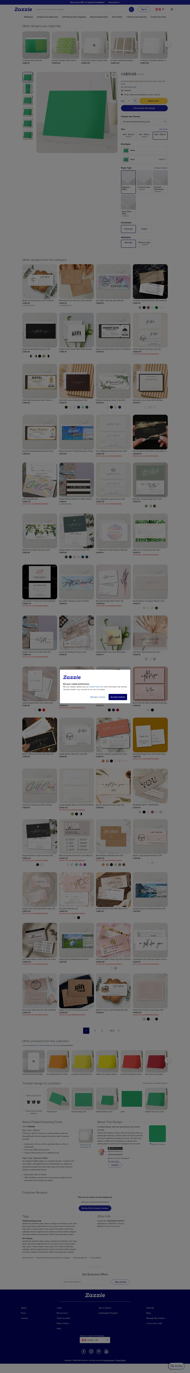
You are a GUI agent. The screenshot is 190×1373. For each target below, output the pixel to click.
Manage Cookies (97, 697)
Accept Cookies (118, 697)
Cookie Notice (94, 687)
